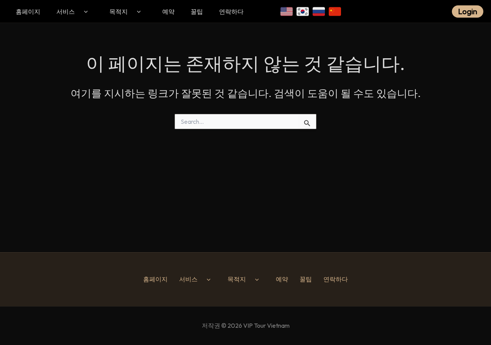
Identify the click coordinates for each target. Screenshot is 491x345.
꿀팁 (197, 11)
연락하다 (231, 11)
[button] (84, 11)
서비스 (65, 11)
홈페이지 (28, 11)
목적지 (118, 11)
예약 (168, 11)
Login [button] (467, 11)
